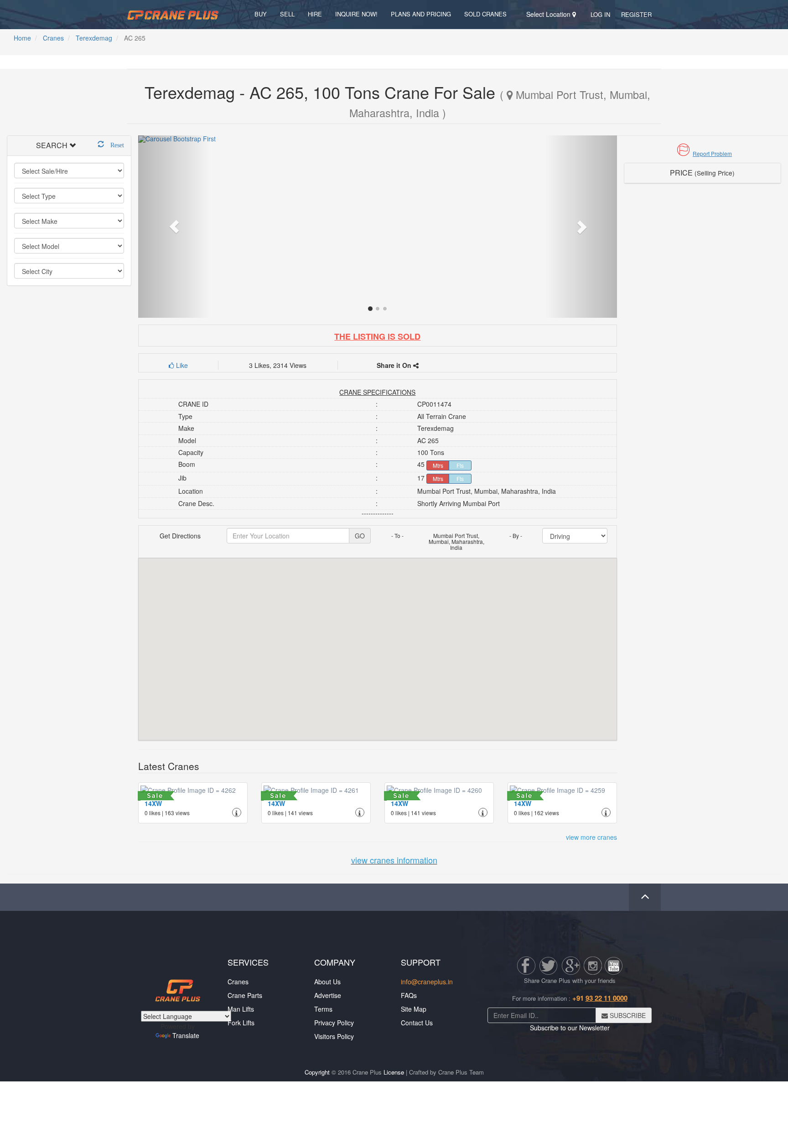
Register (636, 14)
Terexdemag (94, 37)
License (394, 1072)
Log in (600, 14)
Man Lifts (241, 1008)
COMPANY (334, 962)
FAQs (409, 995)
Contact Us (417, 1022)
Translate (185, 1035)
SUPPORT (421, 962)
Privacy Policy (334, 1022)
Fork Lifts (241, 1022)
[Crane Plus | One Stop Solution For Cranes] (172, 14)
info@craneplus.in (427, 981)
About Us (327, 981)
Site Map (413, 1008)
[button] (702, 153)
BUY (260, 14)
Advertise (327, 995)
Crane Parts (245, 995)
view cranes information (394, 860)
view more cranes (591, 837)
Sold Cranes (485, 14)
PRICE (702, 172)
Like (181, 365)
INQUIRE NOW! (356, 14)
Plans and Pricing (421, 14)
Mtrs (438, 465)
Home (22, 37)
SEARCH (51, 145)
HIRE (315, 14)
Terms (323, 1008)
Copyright (317, 1072)
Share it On (395, 365)
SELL (287, 14)
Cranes (53, 37)
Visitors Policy (334, 1036)
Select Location (549, 14)
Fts (460, 465)
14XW (153, 803)
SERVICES (248, 962)
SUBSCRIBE (627, 1015)
